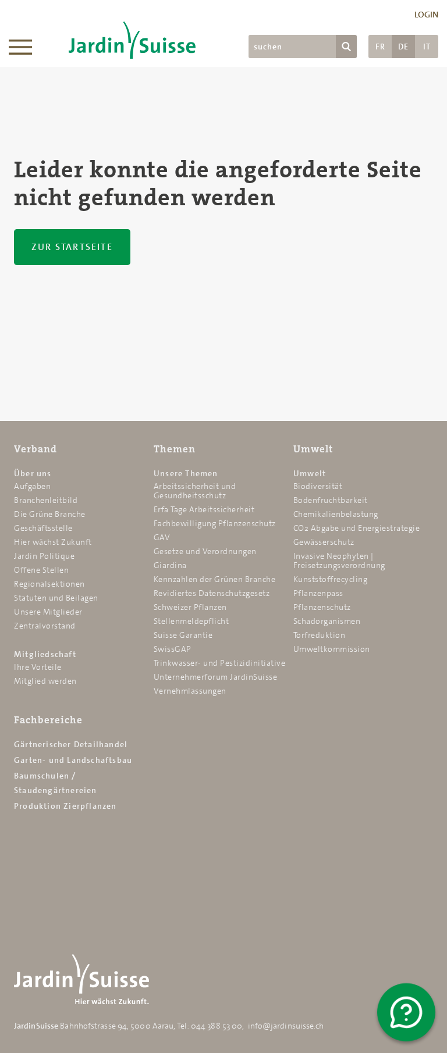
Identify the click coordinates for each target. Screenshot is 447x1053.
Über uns (33, 473)
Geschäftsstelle (43, 528)
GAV (162, 537)
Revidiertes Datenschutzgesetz (212, 593)
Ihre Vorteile (38, 667)
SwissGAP (172, 649)
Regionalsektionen (49, 584)
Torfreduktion (319, 635)
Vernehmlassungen (190, 691)
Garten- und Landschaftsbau (73, 760)
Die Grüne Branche (50, 514)
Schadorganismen (327, 621)
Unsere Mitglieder (48, 611)
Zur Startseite (72, 247)
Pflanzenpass (318, 593)
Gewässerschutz (323, 542)
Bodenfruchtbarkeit (330, 500)
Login (426, 14)
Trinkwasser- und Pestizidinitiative (220, 663)
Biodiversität (318, 486)
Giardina (170, 565)
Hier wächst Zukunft (53, 542)
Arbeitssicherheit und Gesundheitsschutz (195, 491)
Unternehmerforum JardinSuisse (216, 677)
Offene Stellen (41, 570)
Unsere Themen (186, 473)
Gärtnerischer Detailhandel (70, 744)
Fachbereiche (48, 719)
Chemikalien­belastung (335, 514)
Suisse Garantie (183, 635)
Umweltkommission (331, 649)
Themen (175, 448)
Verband (35, 448)
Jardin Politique (44, 556)
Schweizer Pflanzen (190, 607)
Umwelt (313, 448)
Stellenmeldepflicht (191, 621)
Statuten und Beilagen (56, 597)
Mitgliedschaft (45, 654)
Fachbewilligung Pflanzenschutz (215, 523)
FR (380, 46)
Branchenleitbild (45, 500)
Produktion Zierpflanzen (65, 806)
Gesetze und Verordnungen (205, 551)
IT (427, 46)
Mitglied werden (45, 681)
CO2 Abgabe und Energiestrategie (356, 528)
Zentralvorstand (45, 625)
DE (403, 46)
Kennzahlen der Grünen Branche (215, 579)
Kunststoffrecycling (330, 579)
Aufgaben (32, 486)
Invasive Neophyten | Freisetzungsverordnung (339, 560)
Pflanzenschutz (322, 607)
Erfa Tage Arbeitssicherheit (204, 509)
